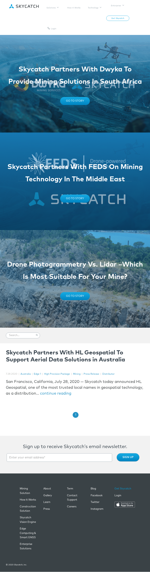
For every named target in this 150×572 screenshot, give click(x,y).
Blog (93, 488)
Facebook (97, 495)
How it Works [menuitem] (73, 8)
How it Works (28, 500)
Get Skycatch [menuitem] (117, 18)
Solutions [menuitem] (51, 8)
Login (117, 495)
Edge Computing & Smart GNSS (28, 533)
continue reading (55, 393)
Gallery (47, 495)
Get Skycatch (122, 488)
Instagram (97, 509)
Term (70, 488)
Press (46, 509)
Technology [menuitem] (93, 8)
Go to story (75, 101)
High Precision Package (57, 374)
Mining (76, 374)
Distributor (108, 374)
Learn (46, 502)
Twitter (95, 502)
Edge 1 (37, 374)
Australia (26, 374)
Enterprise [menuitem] (116, 6)
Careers (71, 506)
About (47, 488)
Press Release (91, 374)
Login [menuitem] (53, 29)
